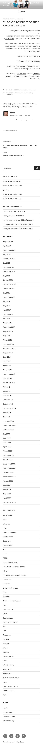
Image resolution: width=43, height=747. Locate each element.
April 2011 (6, 391)
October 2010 (8, 404)
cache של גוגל (9, 39)
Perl (4, 631)
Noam (5, 605)
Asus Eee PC (7, 515)
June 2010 (7, 413)
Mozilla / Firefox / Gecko (12, 601)
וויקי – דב (6, 190)
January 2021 (8, 280)
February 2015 (8, 344)
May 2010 (6, 417)
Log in (5, 708)
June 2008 (7, 490)
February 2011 (8, 400)
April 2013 (7, 366)
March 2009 (7, 451)
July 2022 (6, 263)
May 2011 (6, 387)
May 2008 (7, 494)
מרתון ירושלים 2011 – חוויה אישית (23, 220)
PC (4, 626)
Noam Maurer (8, 609)
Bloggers (15, 90)
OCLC (5, 614)
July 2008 (6, 485)
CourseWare (7, 545)
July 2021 (6, 276)
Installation (7, 580)
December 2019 (9, 289)
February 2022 (8, 267)
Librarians (7, 584)
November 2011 (9, 383)
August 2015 (8, 331)
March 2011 (7, 395)
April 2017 (7, 310)
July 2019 (6, 293)
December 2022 (9, 259)
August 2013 (8, 353)
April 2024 (7, 246)
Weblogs (10, 95)
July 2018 (6, 301)
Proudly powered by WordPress (13, 742)
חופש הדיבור (21, 74)
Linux (5, 592)
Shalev (5, 648)
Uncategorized (8, 656)
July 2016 (6, 319)
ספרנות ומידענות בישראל (11, 678)
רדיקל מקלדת (22, 66)
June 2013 (7, 357)
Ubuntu (6, 652)
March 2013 (7, 370)
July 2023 (6, 254)
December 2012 (9, 374)
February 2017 (8, 314)
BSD (4, 528)
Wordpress (7, 673)
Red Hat (6, 639)
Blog (8, 90)
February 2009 (8, 455)
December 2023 (9, 250)
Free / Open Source (10, 562)
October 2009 (8, 430)
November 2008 (9, 468)
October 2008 (8, 472)
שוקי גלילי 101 (35, 61)
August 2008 (8, 481)
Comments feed (9, 716)
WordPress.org (8, 721)
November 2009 (9, 425)
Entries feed (7, 712)
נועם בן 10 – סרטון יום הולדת (12, 194)
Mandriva (6, 597)
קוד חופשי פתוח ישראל (28, 90)
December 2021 (9, 272)
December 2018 (9, 297)
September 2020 (9, 284)
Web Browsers (8, 665)
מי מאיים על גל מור (23, 61)
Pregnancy (7, 635)
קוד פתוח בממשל (8, 691)
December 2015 (9, 327)
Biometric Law (12, 93)
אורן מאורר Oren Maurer (21, 3)
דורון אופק (36, 74)
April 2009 (7, 447)
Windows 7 (7, 669)
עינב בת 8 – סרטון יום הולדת (12, 186)
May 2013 (6, 361)
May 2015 (6, 336)
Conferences (8, 537)
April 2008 (7, 498)
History (6, 571)
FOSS (5, 558)
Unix (4, 661)
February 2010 (8, 421)
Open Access (8, 618)
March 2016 (7, 323)
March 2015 (7, 340)
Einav (5, 554)
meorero (21, 19)
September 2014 (9, 349)
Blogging (28, 93)
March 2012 (7, 378)
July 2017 (6, 306)
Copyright (7, 541)
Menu (23, 11)
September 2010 (9, 408)
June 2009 (7, 438)
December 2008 (9, 464)
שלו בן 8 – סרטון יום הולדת (11, 181)
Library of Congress (10, 588)
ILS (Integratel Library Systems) (14, 575)
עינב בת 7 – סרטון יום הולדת (12, 199)
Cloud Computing (9, 532)
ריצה (4, 695)
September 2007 (9, 502)
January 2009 (8, 460)
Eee (4, 550)
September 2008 (9, 477)
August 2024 (8, 242)
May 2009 (7, 442)
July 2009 (6, 434)
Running (6, 644)
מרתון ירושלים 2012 (18, 211)
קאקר (5, 682)
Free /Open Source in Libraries (14, 567)
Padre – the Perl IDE (10, 622)
